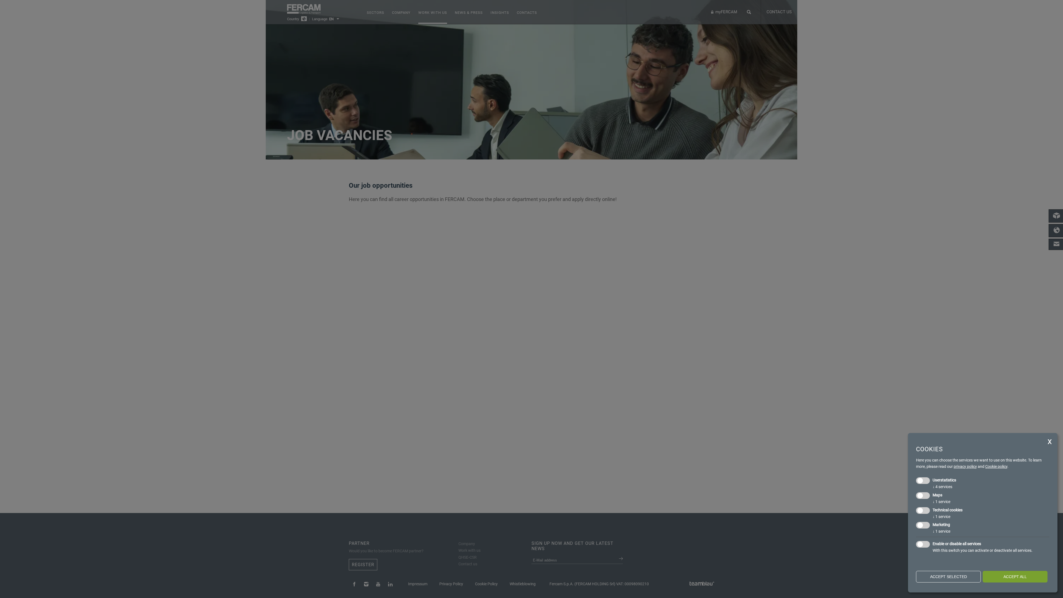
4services (942, 486)
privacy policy (965, 466)
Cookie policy (996, 466)
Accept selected (948, 576)
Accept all (1015, 576)
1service (941, 501)
